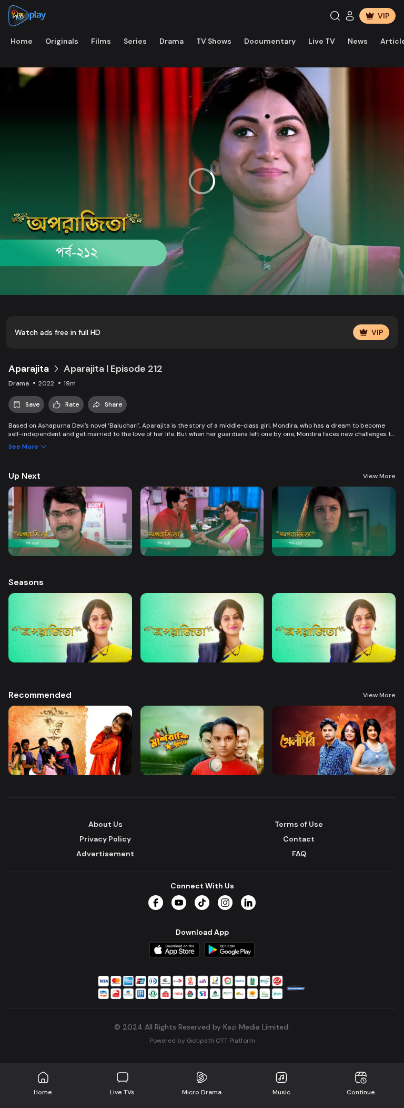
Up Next (24, 475)
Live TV (321, 41)
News (358, 41)
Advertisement (105, 853)
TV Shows (213, 41)
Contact (299, 839)
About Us (105, 824)
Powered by (202, 1040)
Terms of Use (299, 824)
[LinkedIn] (248, 902)
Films (101, 41)
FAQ (299, 853)
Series (135, 41)
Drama (171, 41)
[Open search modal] (335, 16)
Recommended (40, 694)
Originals (61, 41)
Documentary (270, 41)
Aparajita (28, 368)
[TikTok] (202, 902)
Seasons (26, 582)
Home (22, 41)
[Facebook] (155, 902)
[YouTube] (178, 902)
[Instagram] (225, 902)
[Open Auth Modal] (350, 16)
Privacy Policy (105, 839)
